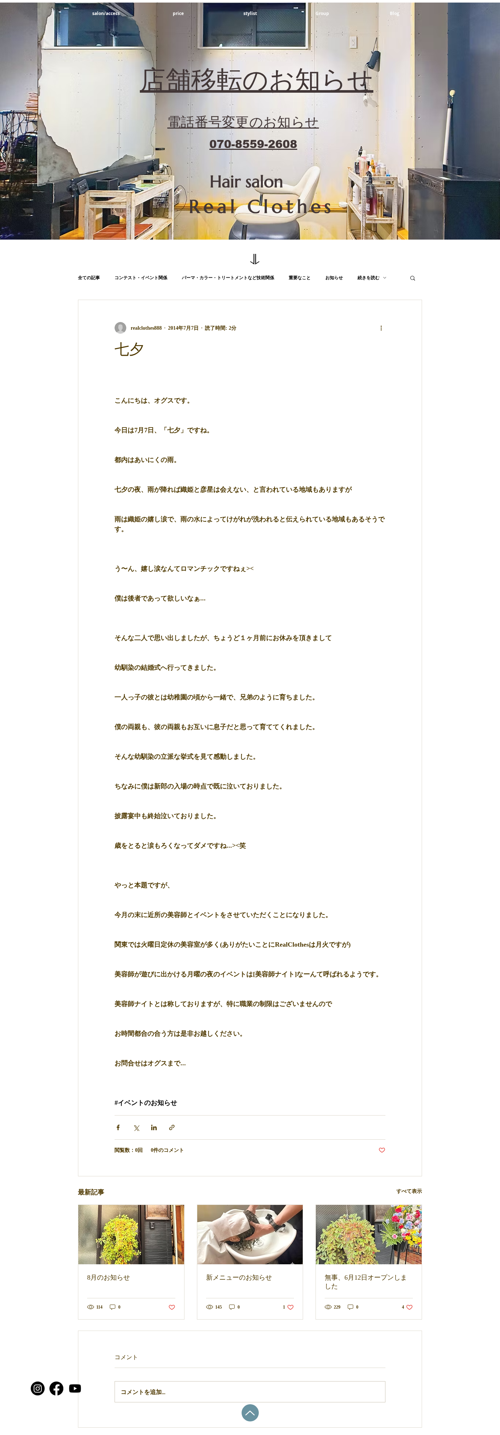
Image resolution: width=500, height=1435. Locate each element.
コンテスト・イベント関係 (141, 277)
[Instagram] (38, 1388)
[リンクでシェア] (171, 1127)
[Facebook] (56, 1388)
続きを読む (369, 277)
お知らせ (334, 277)
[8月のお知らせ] (131, 1234)
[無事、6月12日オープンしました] (369, 1234)
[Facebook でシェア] (118, 1127)
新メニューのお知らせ (239, 1277)
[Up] (250, 1412)
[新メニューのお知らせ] (250, 1234)
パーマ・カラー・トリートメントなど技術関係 (228, 277)
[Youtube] (75, 1388)
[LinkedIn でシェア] (153, 1127)
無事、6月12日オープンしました (366, 1282)
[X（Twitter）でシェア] (136, 1127)
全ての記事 (89, 277)
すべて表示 (409, 1191)
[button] (412, 278)
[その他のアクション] (381, 327)
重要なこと (300, 277)
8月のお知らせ (108, 1277)
